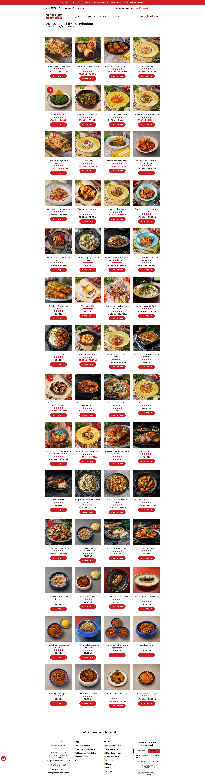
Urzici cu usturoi (58, 114)
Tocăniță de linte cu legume (146, 693)
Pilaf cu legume (147, 66)
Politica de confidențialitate (86, 753)
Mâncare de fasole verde (87, 114)
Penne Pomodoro (146, 548)
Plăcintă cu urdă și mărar (117, 548)
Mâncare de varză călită (58, 209)
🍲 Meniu (78, 17)
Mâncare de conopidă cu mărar (87, 210)
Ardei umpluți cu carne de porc (88, 67)
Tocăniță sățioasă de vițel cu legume (146, 258)
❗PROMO (91, 17)
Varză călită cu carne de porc (58, 258)
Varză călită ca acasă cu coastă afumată (87, 404)
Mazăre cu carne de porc (87, 451)
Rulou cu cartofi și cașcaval (117, 596)
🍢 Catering (105, 17)
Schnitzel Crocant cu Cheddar (58, 307)
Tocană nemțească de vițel (146, 500)
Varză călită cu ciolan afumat (117, 355)
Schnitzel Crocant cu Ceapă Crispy (117, 452)
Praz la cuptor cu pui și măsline (117, 694)
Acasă (48, 26)
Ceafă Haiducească (88, 693)
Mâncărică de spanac (117, 160)
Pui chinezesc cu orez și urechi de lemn (58, 404)
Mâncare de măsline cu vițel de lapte (117, 307)
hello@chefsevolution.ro (74, 8)
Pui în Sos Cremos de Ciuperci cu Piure (87, 549)
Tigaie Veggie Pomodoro (58, 548)
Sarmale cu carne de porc (58, 66)
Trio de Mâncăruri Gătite (117, 645)
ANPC (77, 760)
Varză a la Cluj (87, 306)
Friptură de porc (146, 451)
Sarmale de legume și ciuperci (58, 161)
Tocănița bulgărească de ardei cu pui (87, 646)
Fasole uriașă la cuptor (117, 114)
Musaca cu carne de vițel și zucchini (146, 355)
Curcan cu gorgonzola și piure (88, 258)
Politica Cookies (81, 756)
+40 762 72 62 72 (54, 8)
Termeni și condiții (82, 746)
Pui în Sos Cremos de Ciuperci (58, 597)
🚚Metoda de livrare (112, 753)
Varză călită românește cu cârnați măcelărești (58, 452)
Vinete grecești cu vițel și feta (146, 597)
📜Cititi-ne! (109, 760)
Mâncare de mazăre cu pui (146, 114)
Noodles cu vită (147, 645)
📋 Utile (118, 17)
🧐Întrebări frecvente (113, 746)
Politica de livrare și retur (85, 749)
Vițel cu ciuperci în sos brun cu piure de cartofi (117, 258)
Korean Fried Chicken (58, 354)
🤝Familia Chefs (110, 767)
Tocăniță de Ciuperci (58, 693)
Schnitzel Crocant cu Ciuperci (117, 404)
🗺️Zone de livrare (111, 756)
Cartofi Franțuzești (58, 500)
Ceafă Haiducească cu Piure (88, 596)
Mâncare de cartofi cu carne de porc (146, 210)
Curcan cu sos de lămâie (146, 306)
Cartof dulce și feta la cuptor (117, 501)
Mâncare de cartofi (88, 354)
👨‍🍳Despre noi (109, 771)
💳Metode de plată (112, 749)
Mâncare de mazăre (117, 209)
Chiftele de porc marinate (117, 66)
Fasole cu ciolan (146, 403)
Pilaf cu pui (88, 160)
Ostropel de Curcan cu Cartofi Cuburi (146, 161)
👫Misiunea (108, 764)
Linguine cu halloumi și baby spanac (87, 501)
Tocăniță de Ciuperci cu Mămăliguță (58, 646)
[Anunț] (102, 2)
